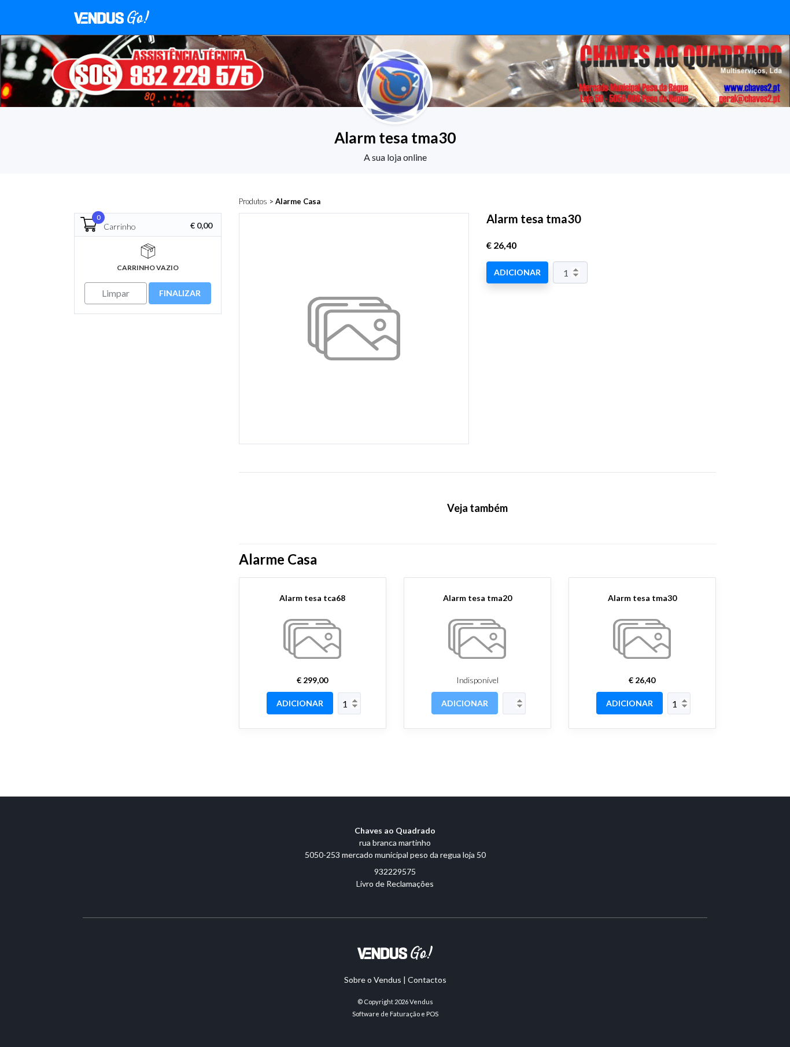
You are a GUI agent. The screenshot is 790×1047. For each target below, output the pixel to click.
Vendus (421, 1001)
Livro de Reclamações (395, 884)
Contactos (427, 980)
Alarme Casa (297, 201)
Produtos (253, 201)
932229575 (395, 871)
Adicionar (517, 272)
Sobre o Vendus (372, 980)
